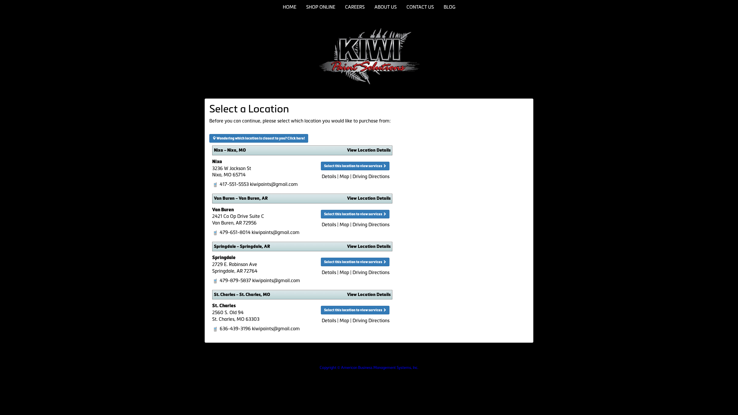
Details (329, 176)
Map (344, 176)
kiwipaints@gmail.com (274, 184)
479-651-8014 (235, 232)
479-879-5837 (235, 280)
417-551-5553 (234, 184)
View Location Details (369, 150)
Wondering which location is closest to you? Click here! (260, 138)
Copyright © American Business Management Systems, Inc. (369, 367)
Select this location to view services (353, 166)
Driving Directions (371, 176)
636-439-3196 (235, 328)
